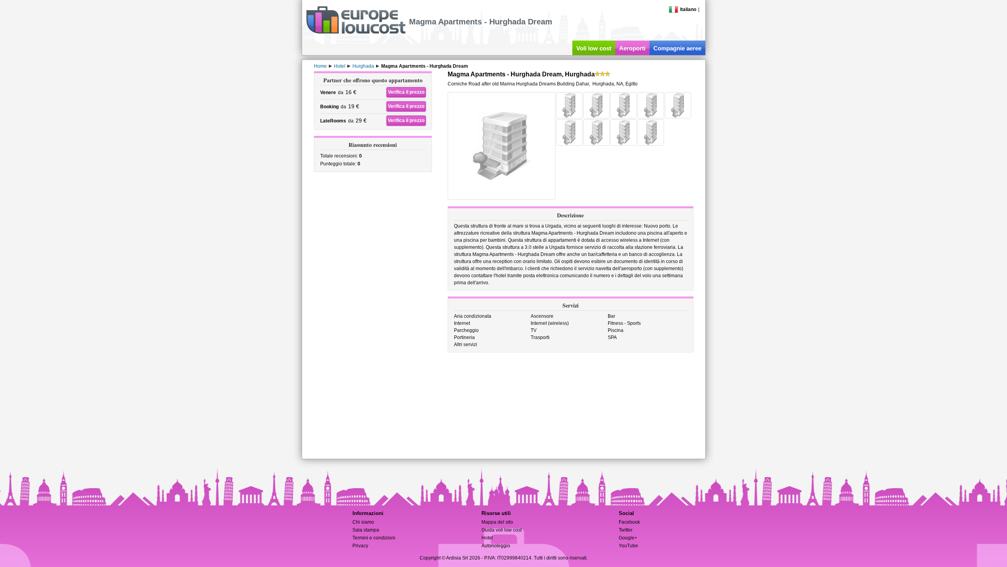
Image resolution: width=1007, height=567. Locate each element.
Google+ (628, 538)
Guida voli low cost (501, 530)
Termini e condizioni (373, 538)
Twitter (626, 530)
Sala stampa (365, 530)
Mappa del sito (497, 522)
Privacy (360, 545)
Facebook (629, 522)
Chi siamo (363, 522)
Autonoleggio (495, 545)
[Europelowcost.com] (356, 32)
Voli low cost (593, 48)
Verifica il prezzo (406, 92)
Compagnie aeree (677, 48)
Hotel (487, 538)
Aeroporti (632, 48)
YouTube (628, 545)
